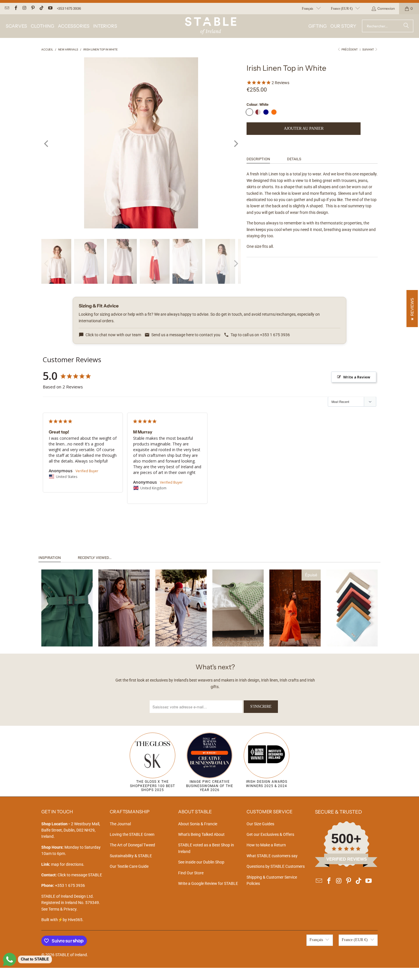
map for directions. (62, 864)
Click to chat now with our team (113, 335)
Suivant (368, 49)
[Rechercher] (406, 26)
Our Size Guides (260, 824)
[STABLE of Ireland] (210, 26)
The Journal (120, 824)
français (307, 9)
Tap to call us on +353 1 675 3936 (260, 335)
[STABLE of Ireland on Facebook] (15, 8)
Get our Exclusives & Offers (270, 834)
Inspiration (49, 558)
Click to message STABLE (80, 875)
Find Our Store (191, 873)
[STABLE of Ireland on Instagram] (24, 8)
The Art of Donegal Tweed (132, 845)
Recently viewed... (94, 558)
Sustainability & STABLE (131, 856)
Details (294, 159)
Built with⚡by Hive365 (61, 919)
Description (258, 159)
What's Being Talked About (201, 834)
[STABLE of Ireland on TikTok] (41, 8)
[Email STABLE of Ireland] (6, 8)
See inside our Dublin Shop (201, 862)
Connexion (386, 8)
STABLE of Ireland (71, 954)
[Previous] (46, 143)
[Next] (235, 143)
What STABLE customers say (272, 856)
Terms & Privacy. (63, 909)
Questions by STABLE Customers (276, 866)
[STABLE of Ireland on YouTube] (49, 8)
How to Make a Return (266, 845)
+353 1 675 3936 (69, 8)
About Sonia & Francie (197, 824)
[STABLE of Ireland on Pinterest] (32, 8)
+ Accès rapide (67, 630)
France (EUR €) (342, 9)
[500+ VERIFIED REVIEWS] (346, 865)
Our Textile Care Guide (129, 866)
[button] (16, 26)
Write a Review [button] (356, 377)
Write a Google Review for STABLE (208, 883)
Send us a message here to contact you (185, 335)
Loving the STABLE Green (132, 834)
